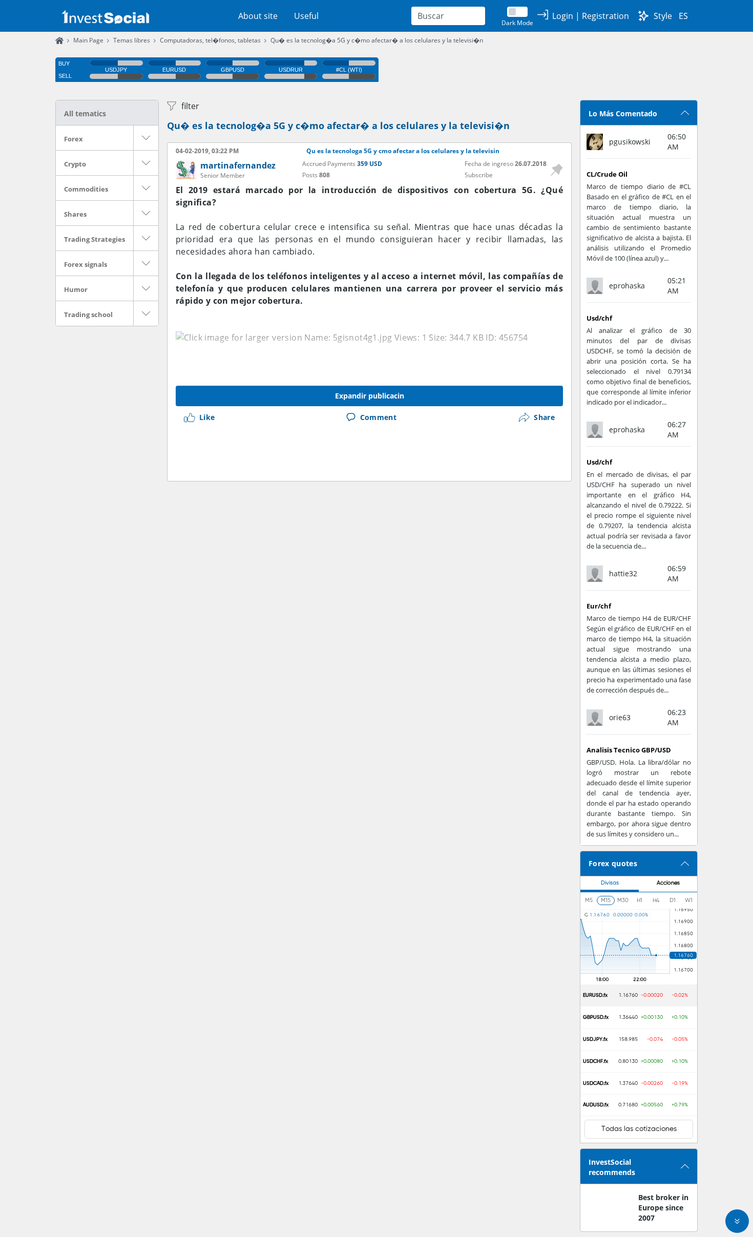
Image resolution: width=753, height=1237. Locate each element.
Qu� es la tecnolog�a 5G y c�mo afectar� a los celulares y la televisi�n (376, 40)
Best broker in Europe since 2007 (663, 1207)
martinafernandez (238, 165)
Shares (75, 214)
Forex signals (85, 264)
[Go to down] (737, 1221)
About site (258, 16)
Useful (306, 16)
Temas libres (131, 40)
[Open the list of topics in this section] (146, 137)
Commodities (86, 189)
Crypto (75, 164)
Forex (73, 138)
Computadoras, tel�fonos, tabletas (210, 40)
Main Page (88, 40)
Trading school (88, 314)
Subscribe (479, 175)
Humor (76, 289)
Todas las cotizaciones (639, 1129)
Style (663, 16)
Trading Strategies (94, 239)
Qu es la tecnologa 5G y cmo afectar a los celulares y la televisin (402, 151)
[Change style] (643, 16)
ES (683, 16)
